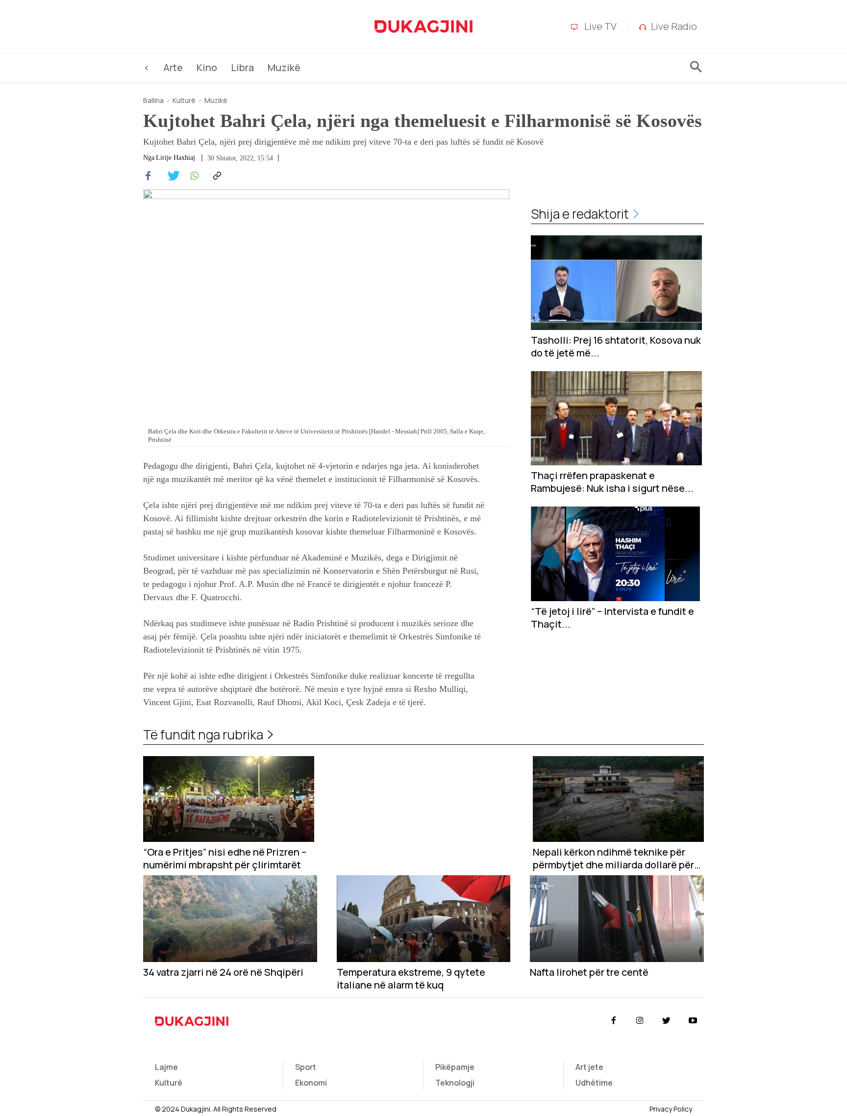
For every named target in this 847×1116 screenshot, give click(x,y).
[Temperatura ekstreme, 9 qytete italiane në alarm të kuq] (424, 918)
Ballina (153, 100)
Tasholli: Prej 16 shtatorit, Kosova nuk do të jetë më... (616, 346)
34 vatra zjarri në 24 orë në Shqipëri (223, 972)
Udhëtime (594, 1082)
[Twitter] (170, 176)
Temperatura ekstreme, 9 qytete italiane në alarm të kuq (411, 978)
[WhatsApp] (193, 176)
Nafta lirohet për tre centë (589, 972)
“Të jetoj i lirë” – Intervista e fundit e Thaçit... (612, 618)
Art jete (589, 1067)
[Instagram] (639, 1021)
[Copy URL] (215, 176)
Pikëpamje (454, 1067)
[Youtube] (693, 1021)
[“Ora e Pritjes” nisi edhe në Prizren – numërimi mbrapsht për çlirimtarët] (228, 799)
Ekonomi (311, 1082)
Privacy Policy (670, 1109)
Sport (305, 1067)
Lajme (166, 1067)
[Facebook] (148, 176)
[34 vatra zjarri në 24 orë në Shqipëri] (230, 918)
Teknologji (454, 1082)
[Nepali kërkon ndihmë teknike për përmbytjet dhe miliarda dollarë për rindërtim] (618, 799)
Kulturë (184, 100)
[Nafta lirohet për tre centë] (617, 918)
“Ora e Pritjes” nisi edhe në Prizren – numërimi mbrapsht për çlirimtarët (224, 858)
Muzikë (215, 100)
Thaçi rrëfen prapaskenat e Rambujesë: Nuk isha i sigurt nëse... (612, 482)
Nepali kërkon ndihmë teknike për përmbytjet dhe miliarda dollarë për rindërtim (613, 858)
